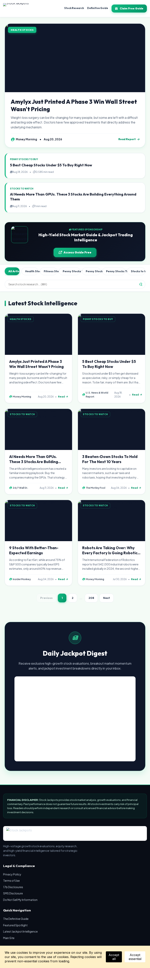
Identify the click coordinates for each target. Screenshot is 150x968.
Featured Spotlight (15, 925)
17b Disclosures (13, 887)
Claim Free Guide (131, 8)
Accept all (114, 957)
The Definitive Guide (16, 918)
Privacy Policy (12, 874)
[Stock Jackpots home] (16, 8)
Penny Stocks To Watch (115, 271)
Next (106, 598)
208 (91, 598)
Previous (46, 598)
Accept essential (135, 957)
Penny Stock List (93, 271)
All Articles (14, 271)
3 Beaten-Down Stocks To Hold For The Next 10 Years (110, 459)
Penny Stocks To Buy (71, 271)
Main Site (8, 938)
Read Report (127, 139)
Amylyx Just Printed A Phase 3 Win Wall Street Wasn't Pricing (74, 105)
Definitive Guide (97, 8)
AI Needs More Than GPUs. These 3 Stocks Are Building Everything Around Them (33, 461)
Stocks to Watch (138, 271)
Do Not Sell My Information (20, 899)
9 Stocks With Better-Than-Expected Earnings (33, 550)
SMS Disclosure (13, 893)
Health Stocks (31, 271)
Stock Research (74, 8)
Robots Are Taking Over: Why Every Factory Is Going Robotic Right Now (110, 552)
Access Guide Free (77, 252)
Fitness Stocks (50, 271)
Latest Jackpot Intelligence (20, 931)
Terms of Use (11, 880)
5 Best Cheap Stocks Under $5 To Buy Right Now (51, 165)
